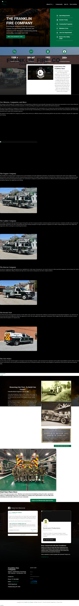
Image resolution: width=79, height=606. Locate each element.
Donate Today (63, 20)
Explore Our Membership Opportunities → (43, 500)
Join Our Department (65, 32)
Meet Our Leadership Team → (16, 36)
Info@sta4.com (45, 557)
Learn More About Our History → (62, 445)
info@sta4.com (15, 581)
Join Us (66, 4)
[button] (14, 530)
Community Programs (65, 24)
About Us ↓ (49, 4)
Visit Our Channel (49, 539)
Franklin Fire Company (28, 602)
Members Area (63, 28)
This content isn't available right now (17, 523)
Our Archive (73, 4)
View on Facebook (34, 529)
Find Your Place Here (8, 492)
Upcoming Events (64, 15)
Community (59, 4)
